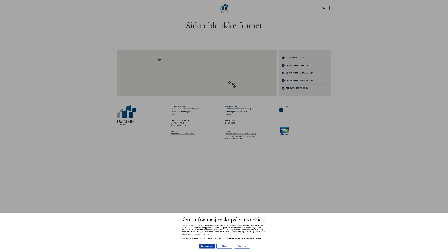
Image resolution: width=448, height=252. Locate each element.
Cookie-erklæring (253, 238)
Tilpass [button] (224, 246)
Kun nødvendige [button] (207, 246)
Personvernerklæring (234, 238)
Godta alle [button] (242, 246)
